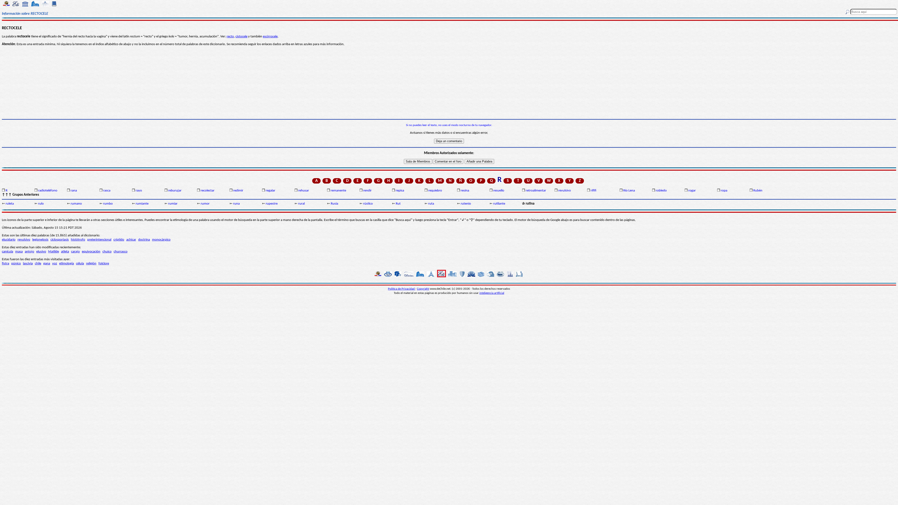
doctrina (144, 240)
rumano (76, 204)
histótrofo (78, 240)
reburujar (174, 190)
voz (54, 263)
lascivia (28, 263)
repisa (400, 190)
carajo (75, 251)
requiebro (435, 190)
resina (465, 190)
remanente (338, 190)
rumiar (172, 204)
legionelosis (40, 240)
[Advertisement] (449, 82)
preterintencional (99, 240)
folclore (103, 263)
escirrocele (270, 36)
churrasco (120, 251)
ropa (724, 190)
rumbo (108, 204)
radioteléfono (47, 190)
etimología (66, 263)
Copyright (423, 288)
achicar (131, 240)
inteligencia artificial (491, 293)
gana (46, 263)
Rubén (757, 190)
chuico (107, 251)
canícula (7, 251)
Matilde (53, 251)
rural (301, 204)
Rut (398, 204)
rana (74, 190)
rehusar (303, 190)
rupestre (272, 204)
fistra (5, 263)
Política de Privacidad (401, 288)
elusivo (41, 251)
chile (38, 263)
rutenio (466, 204)
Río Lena (629, 190)
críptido (118, 240)
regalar (270, 190)
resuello (498, 190)
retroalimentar (536, 190)
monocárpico (161, 240)
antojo (29, 251)
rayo (139, 190)
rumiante (142, 204)
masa (19, 251)
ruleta (10, 204)
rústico (368, 204)
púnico (16, 263)
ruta (431, 204)
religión (91, 263)
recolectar (207, 190)
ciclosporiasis (60, 240)
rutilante (499, 204)
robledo (661, 190)
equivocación (91, 251)
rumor (205, 204)
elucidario (8, 240)
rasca (106, 190)
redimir (238, 190)
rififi (593, 190)
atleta (65, 251)
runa (236, 204)
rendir (367, 190)
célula (80, 263)
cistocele (241, 36)
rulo (41, 204)
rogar (692, 190)
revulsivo (564, 190)
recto (230, 36)
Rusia (334, 204)
